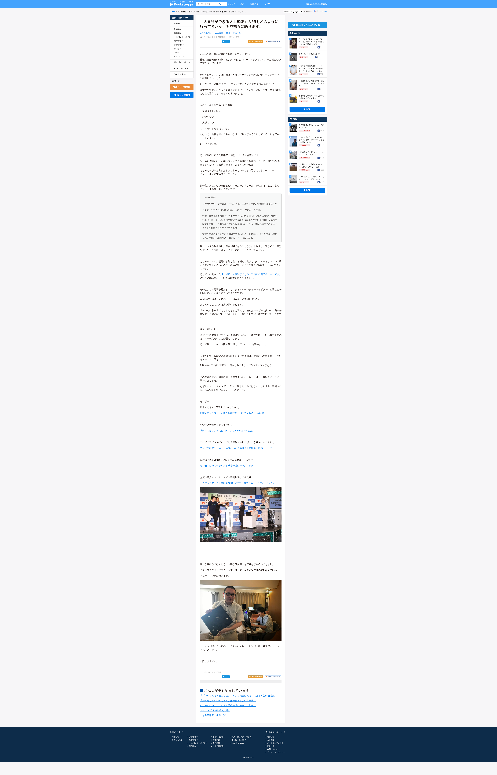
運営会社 (270, 737)
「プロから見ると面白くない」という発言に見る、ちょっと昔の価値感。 (238, 695)
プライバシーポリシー (276, 752)
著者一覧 (176, 81)
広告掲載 (270, 740)
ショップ (231, 4)
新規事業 (237, 33)
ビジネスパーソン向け (183, 37)
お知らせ (177, 23)
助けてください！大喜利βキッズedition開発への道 (226, 430)
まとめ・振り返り (181, 68)
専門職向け (178, 41)
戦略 (228, 33)
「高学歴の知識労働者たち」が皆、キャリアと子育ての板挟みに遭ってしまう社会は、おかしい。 (311, 68)
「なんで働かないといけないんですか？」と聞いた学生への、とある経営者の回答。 (311, 139)
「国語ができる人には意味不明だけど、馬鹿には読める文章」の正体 (311, 83)
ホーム (173, 12)
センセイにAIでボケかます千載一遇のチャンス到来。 (228, 465)
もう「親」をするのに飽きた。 (310, 54)
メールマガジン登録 (275, 743)
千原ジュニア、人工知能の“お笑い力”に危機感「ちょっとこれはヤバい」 (238, 483)
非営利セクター (180, 45)
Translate (323, 12)
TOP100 (267, 4)
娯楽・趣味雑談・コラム (241, 737)
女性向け (177, 52)
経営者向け (178, 29)
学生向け (177, 49)
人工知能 (219, 33)
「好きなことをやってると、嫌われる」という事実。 (228, 700)
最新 (242, 4)
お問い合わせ (272, 749)
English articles (180, 74)
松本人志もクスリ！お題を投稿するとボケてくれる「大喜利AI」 (233, 413)
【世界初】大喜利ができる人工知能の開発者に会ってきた (251, 274)
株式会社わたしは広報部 (215, 37)
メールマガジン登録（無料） (215, 710)
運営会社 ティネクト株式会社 (316, 4)
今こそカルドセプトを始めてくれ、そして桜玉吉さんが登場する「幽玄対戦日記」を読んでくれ (311, 41)
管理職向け (178, 33)
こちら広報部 (206, 33)
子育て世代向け (180, 56)
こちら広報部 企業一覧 (213, 715)
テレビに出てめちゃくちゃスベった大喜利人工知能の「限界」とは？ (236, 448)
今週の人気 (253, 4)
